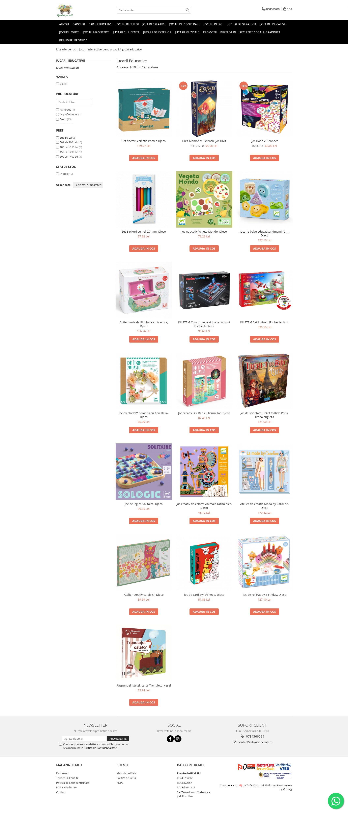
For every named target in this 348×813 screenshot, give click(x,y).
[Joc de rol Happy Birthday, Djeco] (264, 562)
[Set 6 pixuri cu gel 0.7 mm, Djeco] (144, 199)
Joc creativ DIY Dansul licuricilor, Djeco (204, 413)
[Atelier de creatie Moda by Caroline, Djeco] (264, 471)
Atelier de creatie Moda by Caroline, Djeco (264, 506)
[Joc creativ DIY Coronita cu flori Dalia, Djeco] (144, 381)
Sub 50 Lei (66, 137)
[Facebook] (170, 738)
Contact (61, 792)
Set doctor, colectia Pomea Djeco (144, 141)
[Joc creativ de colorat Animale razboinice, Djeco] (204, 471)
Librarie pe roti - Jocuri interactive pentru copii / (89, 49)
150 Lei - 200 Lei (69, 152)
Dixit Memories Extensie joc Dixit (204, 141)
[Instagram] (177, 738)
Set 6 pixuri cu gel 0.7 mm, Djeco (144, 231)
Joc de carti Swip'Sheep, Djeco (204, 595)
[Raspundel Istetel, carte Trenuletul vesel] (144, 653)
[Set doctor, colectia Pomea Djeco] (144, 108)
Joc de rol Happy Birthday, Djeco (264, 595)
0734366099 (254, 736)
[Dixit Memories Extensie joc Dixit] (204, 108)
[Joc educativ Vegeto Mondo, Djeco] (204, 199)
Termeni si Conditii (67, 778)
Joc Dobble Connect (265, 141)
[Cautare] (187, 10)
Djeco (63, 119)
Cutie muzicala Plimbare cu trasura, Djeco (144, 324)
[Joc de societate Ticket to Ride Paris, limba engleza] (264, 381)
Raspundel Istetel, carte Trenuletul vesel (143, 685)
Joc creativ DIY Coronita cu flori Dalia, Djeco (144, 415)
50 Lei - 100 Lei (68, 142)
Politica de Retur (126, 778)
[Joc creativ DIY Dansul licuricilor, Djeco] (204, 381)
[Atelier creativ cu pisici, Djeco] (144, 562)
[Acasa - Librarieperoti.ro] (76, 10)
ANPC (120, 783)
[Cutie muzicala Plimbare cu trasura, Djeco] (144, 290)
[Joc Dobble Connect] (264, 108)
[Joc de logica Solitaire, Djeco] (144, 471)
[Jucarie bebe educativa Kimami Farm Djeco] (264, 199)
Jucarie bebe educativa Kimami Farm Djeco (264, 233)
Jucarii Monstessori (67, 67)
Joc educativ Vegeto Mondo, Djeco (204, 231)
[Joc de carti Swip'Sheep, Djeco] (204, 562)
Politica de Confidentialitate (100, 748)
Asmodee (65, 109)
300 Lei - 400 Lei (69, 156)
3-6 (61, 84)
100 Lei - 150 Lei (69, 147)
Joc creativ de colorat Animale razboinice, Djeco (204, 506)
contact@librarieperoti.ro (254, 742)
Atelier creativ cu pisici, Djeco (144, 595)
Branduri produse (73, 40)
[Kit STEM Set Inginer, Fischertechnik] (264, 290)
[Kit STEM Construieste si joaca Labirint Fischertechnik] (204, 290)
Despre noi (62, 773)
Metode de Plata (126, 773)
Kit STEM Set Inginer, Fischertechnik (264, 322)
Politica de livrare (66, 787)
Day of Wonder (69, 114)
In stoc (64, 174)
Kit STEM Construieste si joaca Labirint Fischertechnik (204, 324)
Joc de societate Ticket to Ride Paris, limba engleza (264, 415)
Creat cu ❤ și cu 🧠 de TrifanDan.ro (241, 785)
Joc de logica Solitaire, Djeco (144, 504)
